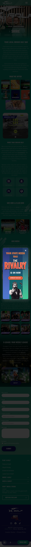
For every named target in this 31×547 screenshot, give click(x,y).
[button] (26, 250)
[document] (15, 273)
